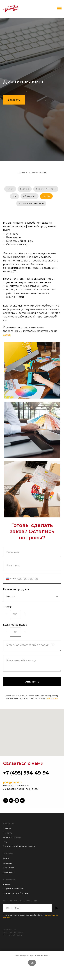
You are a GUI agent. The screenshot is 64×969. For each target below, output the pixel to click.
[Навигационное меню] (59, 8)
